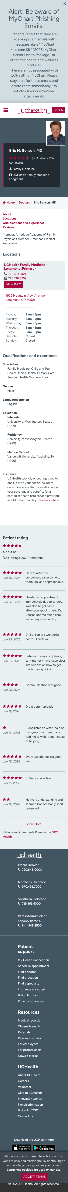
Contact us (25, 1116)
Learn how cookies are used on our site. (34, 1169)
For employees (28, 1044)
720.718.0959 (17, 278)
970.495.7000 (31, 886)
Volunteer (24, 1087)
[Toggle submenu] (6, 110)
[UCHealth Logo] (29, 855)
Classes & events (29, 1026)
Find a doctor (27, 972)
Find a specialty (28, 983)
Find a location (28, 977)
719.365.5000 (31, 903)
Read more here (48, 500)
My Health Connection (33, 960)
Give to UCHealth (30, 1093)
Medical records (29, 1020)
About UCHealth (29, 1075)
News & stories (28, 1056)
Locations (9, 218)
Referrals (24, 1032)
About (7, 214)
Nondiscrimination (30, 1104)
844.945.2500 (32, 925)
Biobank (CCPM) (29, 1110)
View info (13, 284)
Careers (23, 1081)
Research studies (29, 1038)
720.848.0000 (32, 869)
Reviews (8, 227)
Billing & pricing (28, 995)
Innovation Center (30, 1098)
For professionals (29, 1050)
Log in (58, 110)
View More (34, 824)
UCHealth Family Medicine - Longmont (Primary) (26, 267)
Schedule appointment (33, 966)
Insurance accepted (31, 989)
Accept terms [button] (34, 1176)
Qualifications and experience (24, 223)
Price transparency (31, 1001)
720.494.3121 (17, 274)
